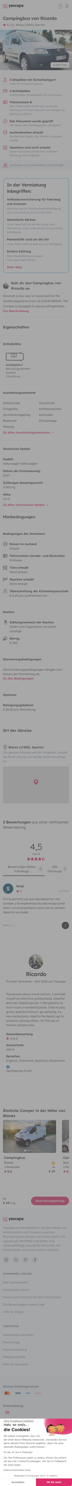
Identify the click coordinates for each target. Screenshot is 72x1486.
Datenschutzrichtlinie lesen (17, 1470)
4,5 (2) (10, 25)
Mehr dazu (14, 267)
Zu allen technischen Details (24, 505)
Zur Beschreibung (16, 311)
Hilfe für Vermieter (15, 1364)
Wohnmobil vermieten (18, 1335)
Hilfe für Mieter (13, 1312)
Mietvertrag (11, 1342)
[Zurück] (7, 1136)
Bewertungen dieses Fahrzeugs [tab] (24, 869)
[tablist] (36, 870)
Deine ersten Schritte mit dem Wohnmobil (32, 1297)
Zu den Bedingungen (18, 678)
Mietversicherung (15, 1349)
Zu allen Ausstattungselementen (27, 432)
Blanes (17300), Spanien (30, 25)
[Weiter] (51, 1136)
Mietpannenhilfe (14, 1357)
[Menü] (63, 6)
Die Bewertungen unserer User (24, 1304)
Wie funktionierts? (15, 1282)
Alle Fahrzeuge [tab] (56, 869)
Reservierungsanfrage (50, 1200)
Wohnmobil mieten (16, 1290)
